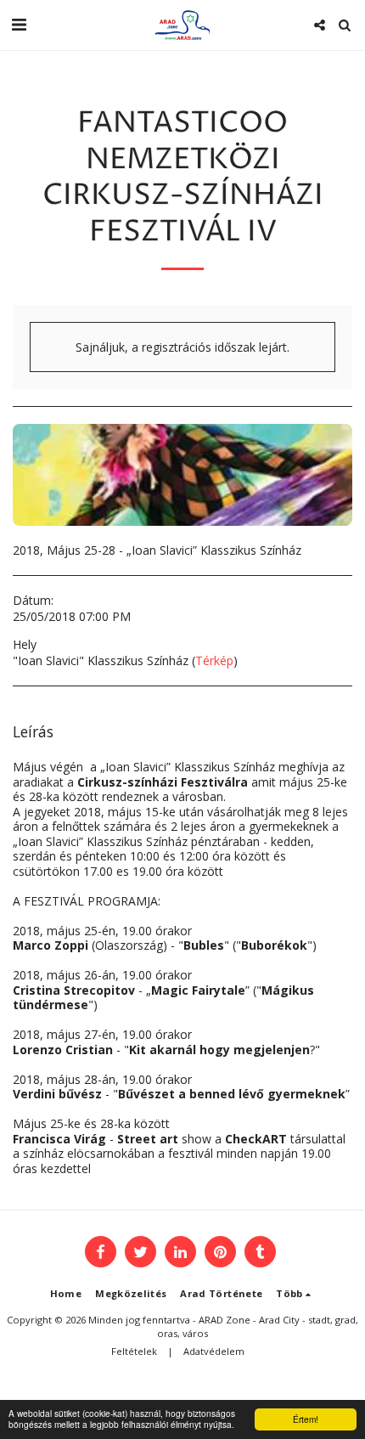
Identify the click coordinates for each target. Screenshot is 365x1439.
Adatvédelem (213, 1351)
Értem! (305, 1419)
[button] (18, 24)
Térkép (214, 660)
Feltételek (134, 1351)
